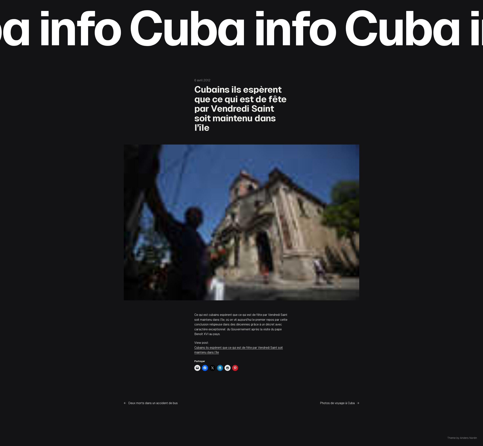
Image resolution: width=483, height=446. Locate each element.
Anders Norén (468, 437)
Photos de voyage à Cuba (337, 403)
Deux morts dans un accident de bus (153, 403)
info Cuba (121, 28)
